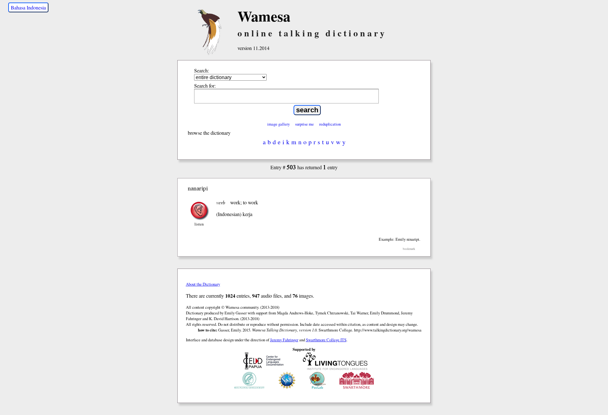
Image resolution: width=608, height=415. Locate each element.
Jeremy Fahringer (284, 340)
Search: (201, 70)
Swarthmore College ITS (326, 340)
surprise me (304, 124)
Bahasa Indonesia (28, 7)
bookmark (409, 249)
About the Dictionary (203, 284)
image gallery (278, 124)
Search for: (205, 85)
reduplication (330, 124)
